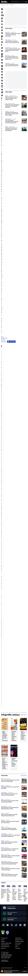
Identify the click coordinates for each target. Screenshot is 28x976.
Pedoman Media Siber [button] (6, 943)
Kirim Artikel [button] (18, 943)
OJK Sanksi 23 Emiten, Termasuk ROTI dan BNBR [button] (10, 787)
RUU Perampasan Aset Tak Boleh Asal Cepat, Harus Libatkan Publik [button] (11, 98)
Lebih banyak (24, 714)
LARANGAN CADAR (1, 629)
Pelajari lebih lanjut (8, 971)
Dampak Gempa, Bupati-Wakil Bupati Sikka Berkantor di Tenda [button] (9, 808)
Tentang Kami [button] (4, 938)
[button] (4, 1)
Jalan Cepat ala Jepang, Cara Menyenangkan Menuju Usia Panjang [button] (19, 894)
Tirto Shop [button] (17, 948)
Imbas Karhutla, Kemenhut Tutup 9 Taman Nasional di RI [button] (12, 42)
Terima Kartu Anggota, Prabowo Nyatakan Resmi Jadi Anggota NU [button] (9, 829)
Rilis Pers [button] (3, 948)
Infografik (11, 4)
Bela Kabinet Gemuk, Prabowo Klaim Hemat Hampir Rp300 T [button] (9, 801)
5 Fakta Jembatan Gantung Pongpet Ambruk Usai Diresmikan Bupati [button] (9, 863)
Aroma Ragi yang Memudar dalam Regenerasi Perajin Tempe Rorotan (4, 763)
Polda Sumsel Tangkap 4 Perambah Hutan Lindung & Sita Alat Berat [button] (9, 875)
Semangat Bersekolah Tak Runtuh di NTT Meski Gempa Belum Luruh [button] (12, 58)
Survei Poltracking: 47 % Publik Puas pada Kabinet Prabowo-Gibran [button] (9, 849)
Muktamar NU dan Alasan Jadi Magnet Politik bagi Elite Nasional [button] (11, 129)
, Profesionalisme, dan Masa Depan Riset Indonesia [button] (12, 65)
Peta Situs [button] (17, 944)
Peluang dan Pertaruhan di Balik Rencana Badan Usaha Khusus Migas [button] (11, 114)
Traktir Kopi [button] (12, 341)
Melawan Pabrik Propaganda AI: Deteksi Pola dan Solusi (14, 762)
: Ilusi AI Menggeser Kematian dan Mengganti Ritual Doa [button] (12, 106)
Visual (7, 4)
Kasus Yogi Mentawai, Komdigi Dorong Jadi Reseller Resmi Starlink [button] (14, 894)
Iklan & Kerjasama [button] (5, 946)
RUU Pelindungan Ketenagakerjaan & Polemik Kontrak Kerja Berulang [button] (11, 121)
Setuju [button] (24, 971)
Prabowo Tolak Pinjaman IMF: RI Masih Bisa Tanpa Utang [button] (10, 822)
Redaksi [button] (3, 941)
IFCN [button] (16, 946)
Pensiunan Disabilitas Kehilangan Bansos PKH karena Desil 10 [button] (2, 894)
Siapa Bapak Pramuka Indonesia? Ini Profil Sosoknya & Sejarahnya (4, 736)
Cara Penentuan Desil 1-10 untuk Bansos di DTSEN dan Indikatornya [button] (10, 836)
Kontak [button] (2, 939)
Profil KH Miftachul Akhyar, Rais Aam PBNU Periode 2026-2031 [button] (25, 895)
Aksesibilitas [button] (18, 938)
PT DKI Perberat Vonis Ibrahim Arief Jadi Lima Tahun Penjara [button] (10, 869)
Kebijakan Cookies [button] (19, 941)
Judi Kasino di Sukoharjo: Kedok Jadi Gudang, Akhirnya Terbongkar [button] (12, 35)
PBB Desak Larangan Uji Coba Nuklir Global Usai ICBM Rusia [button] (8, 895)
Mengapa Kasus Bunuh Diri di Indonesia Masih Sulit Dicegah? (14, 736)
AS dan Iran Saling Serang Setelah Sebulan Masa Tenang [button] (9, 842)
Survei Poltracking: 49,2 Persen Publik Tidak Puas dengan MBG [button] (10, 781)
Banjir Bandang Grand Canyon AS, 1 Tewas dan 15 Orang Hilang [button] (9, 794)
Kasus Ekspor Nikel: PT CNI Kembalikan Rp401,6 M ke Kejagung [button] (10, 856)
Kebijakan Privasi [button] (19, 939)
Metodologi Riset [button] (5, 944)
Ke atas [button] (25, 967)
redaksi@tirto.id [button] (4, 960)
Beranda (3, 4)
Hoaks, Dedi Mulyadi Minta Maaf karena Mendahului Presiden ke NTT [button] (12, 50)
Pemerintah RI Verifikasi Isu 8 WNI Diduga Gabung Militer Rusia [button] (9, 815)
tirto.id (1, 354)
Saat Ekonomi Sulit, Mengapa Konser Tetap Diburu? (23, 735)
